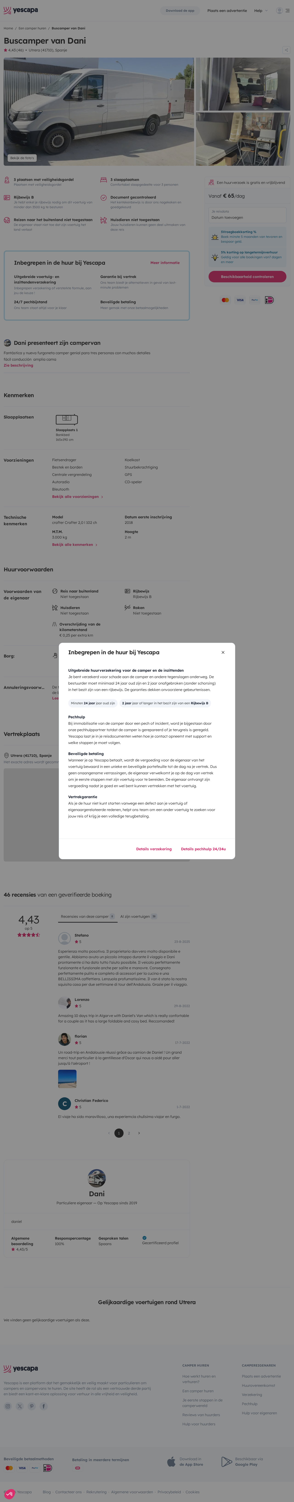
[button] (9, 1494)
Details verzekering (154, 849)
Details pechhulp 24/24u (203, 849)
